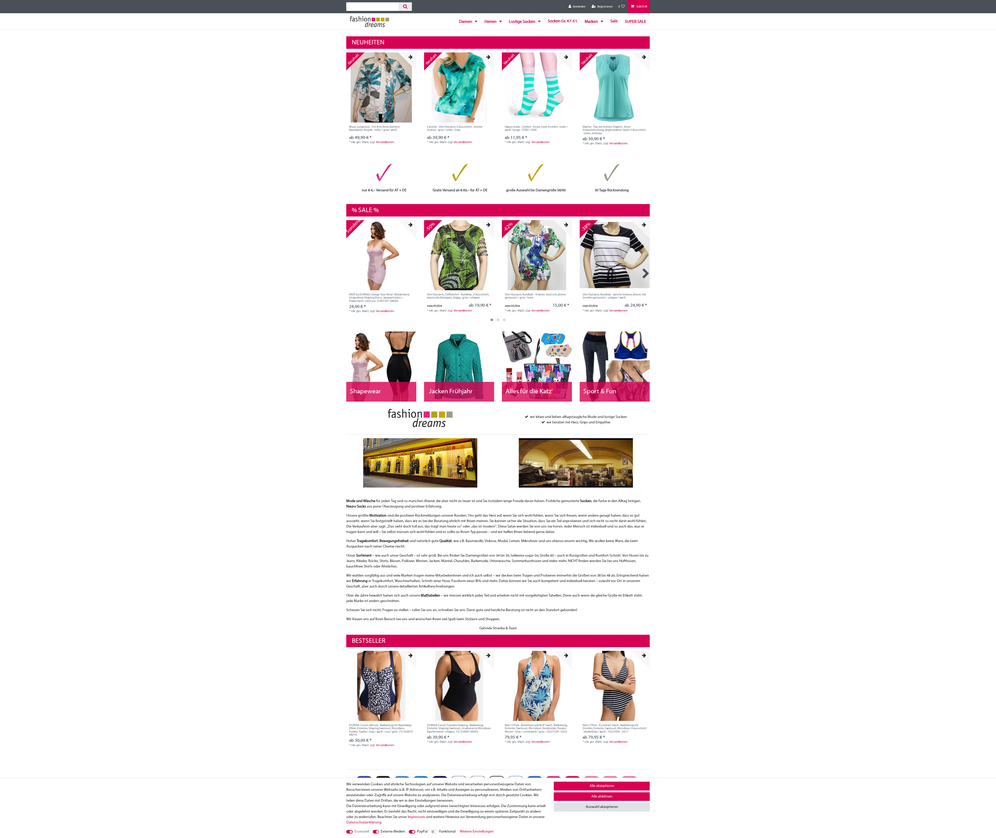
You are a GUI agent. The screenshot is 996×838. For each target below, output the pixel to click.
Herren (491, 22)
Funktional (447, 832)
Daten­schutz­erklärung (363, 823)
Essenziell (362, 832)
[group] (381, 87)
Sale (614, 21)
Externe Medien (393, 832)
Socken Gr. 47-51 (562, 21)
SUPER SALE (635, 22)
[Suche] (405, 6)
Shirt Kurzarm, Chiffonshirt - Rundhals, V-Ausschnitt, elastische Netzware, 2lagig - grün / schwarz (458, 296)
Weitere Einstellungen (477, 832)
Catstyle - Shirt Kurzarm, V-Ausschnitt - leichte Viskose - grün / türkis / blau (454, 128)
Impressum (416, 817)
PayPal (422, 832)
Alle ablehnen (601, 797)
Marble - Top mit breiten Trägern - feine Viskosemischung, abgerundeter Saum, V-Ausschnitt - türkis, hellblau (614, 130)
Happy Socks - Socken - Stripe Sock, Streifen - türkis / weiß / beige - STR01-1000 (536, 128)
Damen (466, 22)
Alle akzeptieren (602, 786)
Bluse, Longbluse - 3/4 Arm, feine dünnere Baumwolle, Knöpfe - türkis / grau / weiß (374, 128)
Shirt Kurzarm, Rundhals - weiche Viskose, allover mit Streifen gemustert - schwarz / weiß (614, 296)
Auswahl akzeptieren (602, 807)
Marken (592, 22)
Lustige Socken (522, 22)
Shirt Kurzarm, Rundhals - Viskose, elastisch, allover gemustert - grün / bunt (535, 296)
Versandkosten (385, 142)
